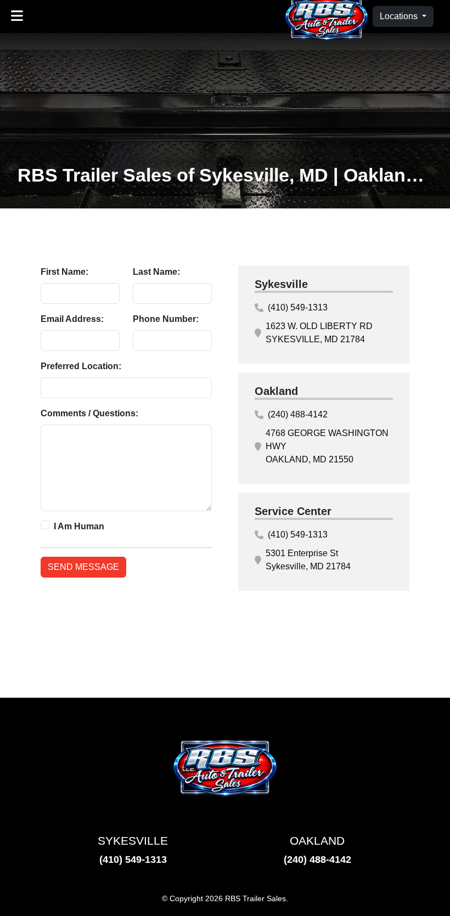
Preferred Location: (81, 366)
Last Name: (156, 271)
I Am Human (79, 526)
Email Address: (72, 319)
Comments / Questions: (89, 413)
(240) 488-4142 (298, 414)
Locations (400, 16)
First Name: (64, 271)
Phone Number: (166, 319)
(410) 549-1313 (298, 307)
